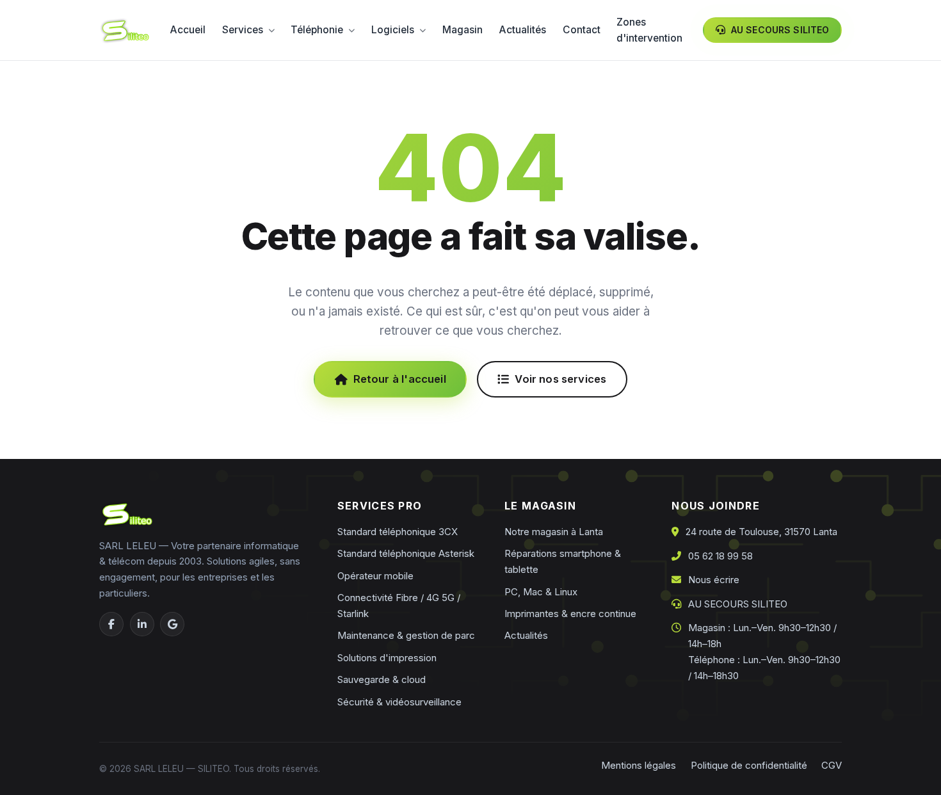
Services (242, 30)
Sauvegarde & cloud (381, 679)
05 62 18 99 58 (720, 556)
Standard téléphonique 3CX (397, 532)
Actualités (522, 30)
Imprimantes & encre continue (570, 613)
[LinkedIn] (142, 624)
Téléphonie (317, 30)
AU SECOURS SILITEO (737, 604)
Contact (581, 30)
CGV (831, 765)
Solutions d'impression (387, 658)
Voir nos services (560, 379)
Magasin (462, 30)
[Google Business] (172, 624)
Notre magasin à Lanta (553, 532)
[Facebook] (111, 624)
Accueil (187, 30)
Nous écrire (713, 580)
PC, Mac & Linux (540, 592)
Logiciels (392, 30)
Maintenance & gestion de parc (406, 635)
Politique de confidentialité (749, 765)
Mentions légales (638, 765)
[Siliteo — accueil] (124, 30)
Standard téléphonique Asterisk (405, 553)
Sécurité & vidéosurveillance (399, 702)
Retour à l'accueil (399, 379)
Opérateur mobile (375, 576)
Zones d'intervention (649, 30)
